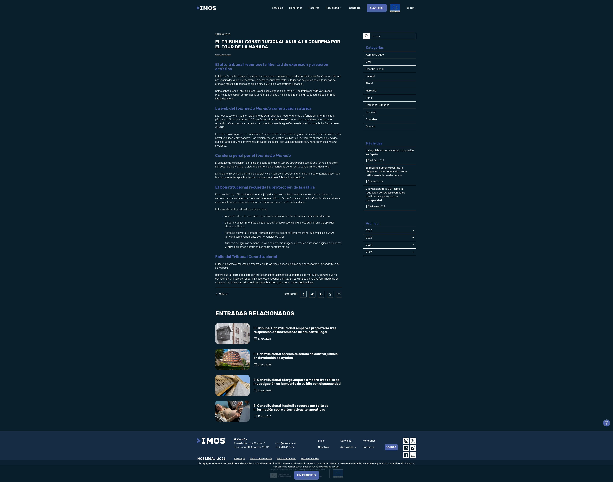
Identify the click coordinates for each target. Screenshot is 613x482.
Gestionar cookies (310, 458)
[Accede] (377, 8)
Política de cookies (286, 458)
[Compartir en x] (312, 294)
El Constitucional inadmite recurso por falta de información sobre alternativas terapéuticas (291, 407)
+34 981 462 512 (284, 447)
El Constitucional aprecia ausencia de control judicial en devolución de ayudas (296, 356)
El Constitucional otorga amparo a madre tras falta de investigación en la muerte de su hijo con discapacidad (297, 382)
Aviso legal (239, 458)
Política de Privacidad (261, 458)
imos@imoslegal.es (285, 443)
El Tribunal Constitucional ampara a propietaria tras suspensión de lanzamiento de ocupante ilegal (295, 330)
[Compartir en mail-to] (339, 294)
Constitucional (223, 55)
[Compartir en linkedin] (321, 294)
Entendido (306, 475)
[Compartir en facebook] (303, 294)
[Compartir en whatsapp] (330, 294)
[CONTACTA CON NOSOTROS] (606, 422)
